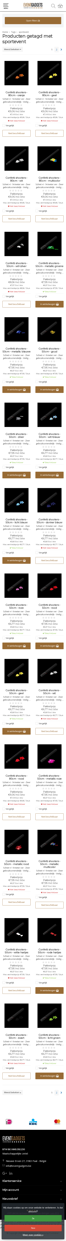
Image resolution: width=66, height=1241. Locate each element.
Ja (33, 1218)
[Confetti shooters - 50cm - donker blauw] (49, 500)
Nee (33, 1228)
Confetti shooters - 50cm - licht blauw (17, 521)
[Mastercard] (57, 1122)
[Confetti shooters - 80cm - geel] (49, 73)
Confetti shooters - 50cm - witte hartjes (16, 951)
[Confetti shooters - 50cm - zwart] (16, 1015)
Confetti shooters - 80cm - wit (16, 179)
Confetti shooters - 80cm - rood (16, 777)
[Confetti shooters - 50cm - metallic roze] (49, 756)
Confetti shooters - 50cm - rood (49, 606)
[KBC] (33, 1122)
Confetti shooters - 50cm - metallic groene (49, 265)
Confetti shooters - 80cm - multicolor (49, 179)
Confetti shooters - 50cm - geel (16, 692)
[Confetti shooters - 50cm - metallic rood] (16, 842)
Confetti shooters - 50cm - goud (49, 350)
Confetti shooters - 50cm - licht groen (49, 1036)
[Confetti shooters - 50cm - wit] (49, 671)
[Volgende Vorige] (61, 49)
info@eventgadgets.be (18, 1165)
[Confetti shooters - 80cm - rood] (16, 756)
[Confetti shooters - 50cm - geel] (16, 671)
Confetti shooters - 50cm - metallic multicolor (49, 864)
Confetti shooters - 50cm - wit (49, 692)
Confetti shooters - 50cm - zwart (16, 1036)
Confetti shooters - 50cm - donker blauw (49, 521)
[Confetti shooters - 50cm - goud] (49, 329)
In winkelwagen (48, 304)
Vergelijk (10, 125)
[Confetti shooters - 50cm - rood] (49, 585)
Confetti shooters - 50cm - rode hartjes (49, 951)
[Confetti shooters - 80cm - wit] (16, 158)
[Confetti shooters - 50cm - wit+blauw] (49, 415)
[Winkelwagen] (60, 7)
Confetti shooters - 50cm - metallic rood (16, 863)
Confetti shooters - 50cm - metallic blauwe (17, 350)
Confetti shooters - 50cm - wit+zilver (16, 265)
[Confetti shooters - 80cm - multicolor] (49, 158)
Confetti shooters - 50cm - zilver (16, 435)
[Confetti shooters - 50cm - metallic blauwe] (16, 329)
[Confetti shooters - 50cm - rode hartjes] (49, 930)
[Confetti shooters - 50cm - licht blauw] (16, 500)
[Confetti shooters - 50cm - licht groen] (49, 1015)
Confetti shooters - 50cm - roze (16, 606)
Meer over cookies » (33, 1235)
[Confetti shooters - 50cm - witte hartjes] (16, 930)
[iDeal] (9, 1122)
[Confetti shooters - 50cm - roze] (16, 585)
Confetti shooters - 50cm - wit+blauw (49, 435)
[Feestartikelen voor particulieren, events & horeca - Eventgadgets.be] (33, 5)
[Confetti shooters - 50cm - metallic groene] (49, 244)
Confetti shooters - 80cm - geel (49, 94)
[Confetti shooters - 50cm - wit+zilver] (16, 244)
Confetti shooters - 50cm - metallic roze (49, 777)
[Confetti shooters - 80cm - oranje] (16, 73)
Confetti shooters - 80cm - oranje (16, 94)
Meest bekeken (12, 49)
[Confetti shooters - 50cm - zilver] (16, 415)
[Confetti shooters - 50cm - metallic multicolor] (49, 842)
